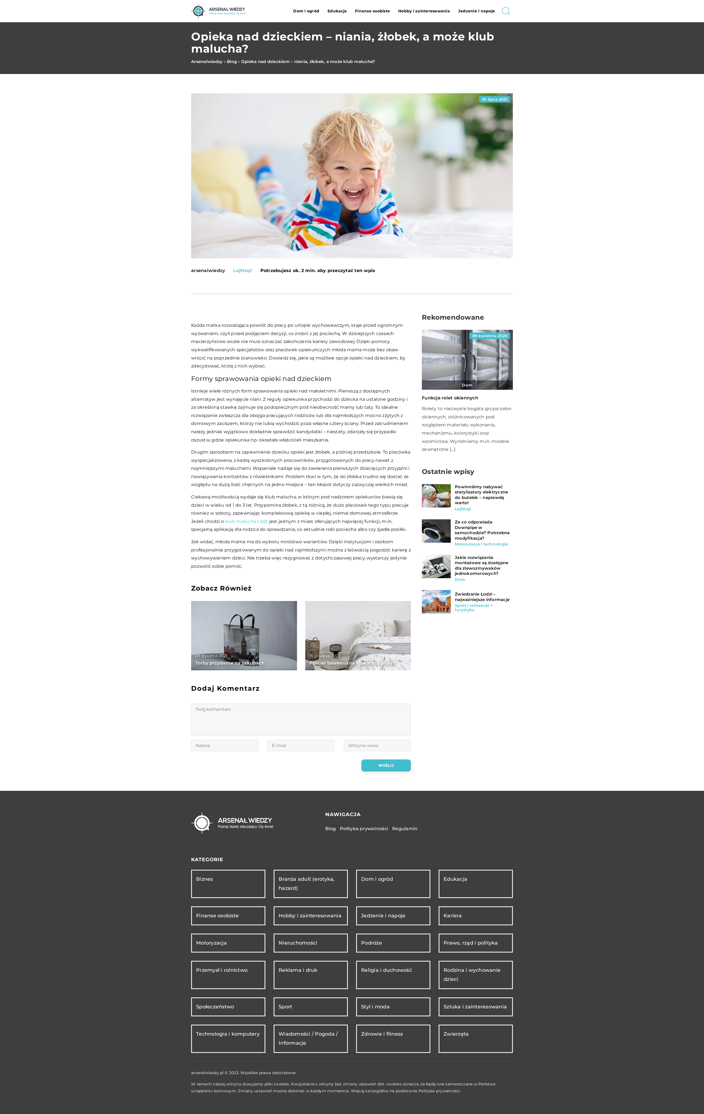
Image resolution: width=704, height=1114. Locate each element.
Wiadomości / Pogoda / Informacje (308, 1038)
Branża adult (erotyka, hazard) (307, 883)
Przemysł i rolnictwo (222, 970)
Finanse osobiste (372, 11)
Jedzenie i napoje (476, 11)
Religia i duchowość (386, 970)
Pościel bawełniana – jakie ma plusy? (352, 663)
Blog (330, 828)
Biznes (204, 879)
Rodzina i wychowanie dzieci (472, 974)
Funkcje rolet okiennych (450, 397)
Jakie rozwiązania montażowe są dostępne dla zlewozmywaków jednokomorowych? (481, 565)
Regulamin (404, 828)
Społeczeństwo (215, 1007)
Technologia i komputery (228, 1034)
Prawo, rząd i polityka (471, 943)
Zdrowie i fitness (382, 1034)
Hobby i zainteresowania (424, 11)
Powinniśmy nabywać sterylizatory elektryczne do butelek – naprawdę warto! (481, 495)
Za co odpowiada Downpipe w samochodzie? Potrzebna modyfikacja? (482, 530)
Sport (285, 1007)
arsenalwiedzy (208, 270)
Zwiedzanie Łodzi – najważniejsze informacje (482, 596)
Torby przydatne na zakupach (230, 663)
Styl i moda (375, 1007)
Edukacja (337, 11)
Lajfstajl (242, 270)
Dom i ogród (306, 11)
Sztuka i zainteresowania (475, 1007)
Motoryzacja (211, 943)
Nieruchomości (298, 943)
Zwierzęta (456, 1034)
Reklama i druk (298, 970)
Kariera (453, 916)
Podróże (371, 943)
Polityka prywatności (364, 828)
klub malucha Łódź (246, 521)
